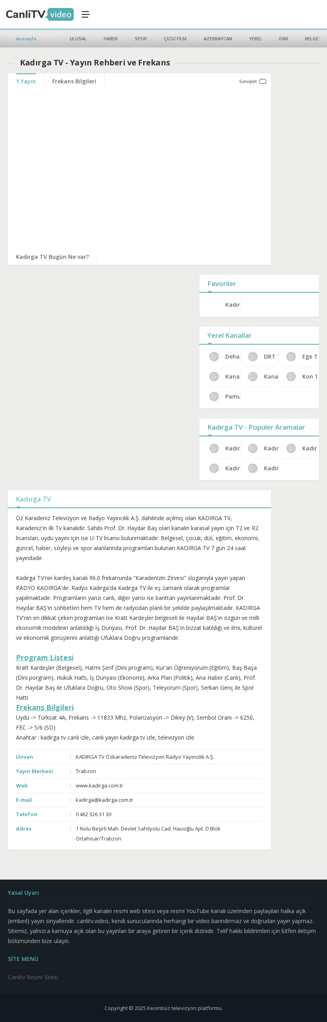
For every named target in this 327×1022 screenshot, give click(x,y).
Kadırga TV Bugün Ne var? (52, 256)
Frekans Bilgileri (74, 81)
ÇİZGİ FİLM (175, 38)
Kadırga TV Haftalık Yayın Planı (232, 448)
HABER (111, 38)
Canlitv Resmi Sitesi (33, 977)
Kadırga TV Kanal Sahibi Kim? (271, 448)
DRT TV (271, 356)
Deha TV (232, 356)
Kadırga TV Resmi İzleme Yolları (309, 448)
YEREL (255, 38)
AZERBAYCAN (218, 38)
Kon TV (309, 376)
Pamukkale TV (232, 396)
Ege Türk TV (309, 356)
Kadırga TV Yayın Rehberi (271, 468)
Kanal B (271, 376)
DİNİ (283, 38)
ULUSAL (78, 38)
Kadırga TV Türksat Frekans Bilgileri (232, 468)
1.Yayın (26, 81)
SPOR (141, 38)
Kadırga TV (232, 304)
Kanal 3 (232, 376)
